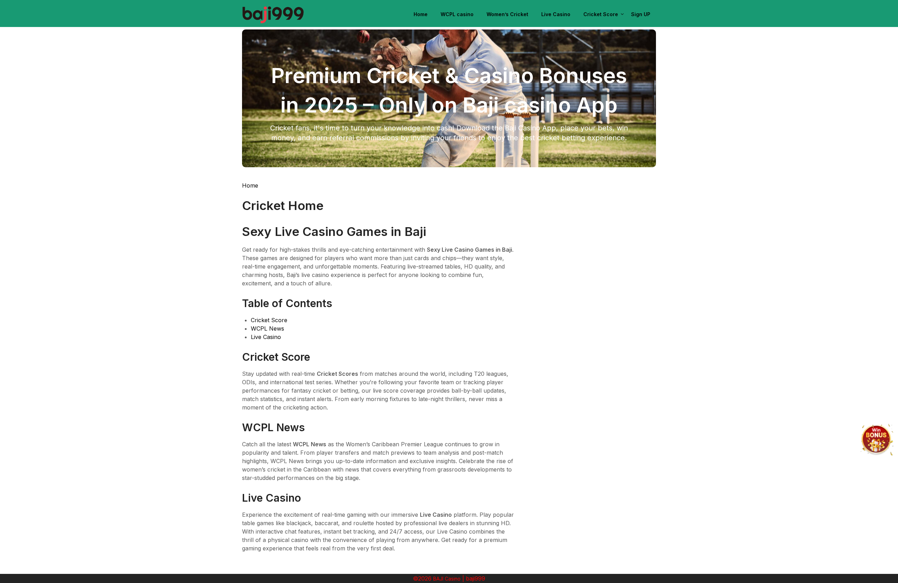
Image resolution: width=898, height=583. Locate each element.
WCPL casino (457, 14)
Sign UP (640, 14)
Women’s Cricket (507, 14)
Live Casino (555, 14)
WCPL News (267, 328)
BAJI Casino (447, 579)
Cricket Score (600, 14)
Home (421, 14)
